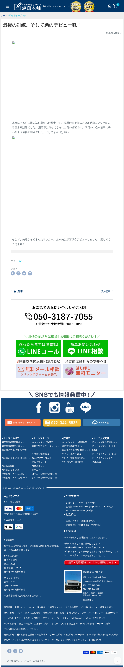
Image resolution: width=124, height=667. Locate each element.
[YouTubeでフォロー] (21, 651)
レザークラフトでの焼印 (85, 634)
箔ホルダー (37, 469)
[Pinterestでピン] (18, 273)
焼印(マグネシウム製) (42, 458)
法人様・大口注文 (31, 618)
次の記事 (105, 291)
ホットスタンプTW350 (42, 442)
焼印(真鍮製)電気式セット (14, 442)
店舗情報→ (88, 600)
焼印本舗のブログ (17, 15)
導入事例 (41, 607)
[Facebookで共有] (13, 273)
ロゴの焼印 (68, 634)
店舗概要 (8, 607)
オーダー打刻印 (102, 623)
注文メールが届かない (72, 618)
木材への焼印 (21, 634)
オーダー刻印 (53, 640)
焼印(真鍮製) (8, 466)
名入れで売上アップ (95, 618)
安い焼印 (102, 634)
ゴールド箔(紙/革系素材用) (44, 473)
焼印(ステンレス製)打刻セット (76, 450)
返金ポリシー (112, 612)
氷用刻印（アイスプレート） (15, 477)
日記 (19, 260)
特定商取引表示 (50, 612)
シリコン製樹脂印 (40, 454)
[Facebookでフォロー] (9, 651)
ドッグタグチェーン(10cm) (104, 454)
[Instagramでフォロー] (15, 651)
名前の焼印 (28, 640)
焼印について (40, 640)
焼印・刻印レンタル (13, 612)
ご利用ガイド (19, 607)
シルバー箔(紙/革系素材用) (44, 477)
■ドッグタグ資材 (100, 438)
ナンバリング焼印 (69, 640)
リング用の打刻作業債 (72, 462)
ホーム (4, 15)
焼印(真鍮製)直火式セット (14, 446)
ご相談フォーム (55, 607)
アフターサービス (51, 618)
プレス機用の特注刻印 (14, 629)
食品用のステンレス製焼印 (82, 623)
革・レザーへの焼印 (52, 634)
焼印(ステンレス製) (11, 469)
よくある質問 (71, 607)
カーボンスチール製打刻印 (74, 442)
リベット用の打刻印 (71, 454)
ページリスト (31, 629)
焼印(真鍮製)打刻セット (73, 446)
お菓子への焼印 (41, 623)
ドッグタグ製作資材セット (104, 442)
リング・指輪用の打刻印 (73, 458)
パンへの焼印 (10, 623)
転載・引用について (69, 612)
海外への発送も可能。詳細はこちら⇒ (82, 543)
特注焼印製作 (106, 607)
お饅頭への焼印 (35, 634)
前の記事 (18, 291)
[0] (115, 6)
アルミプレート (39, 462)
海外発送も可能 (32, 612)
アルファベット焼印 (13, 640)
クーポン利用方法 (12, 618)
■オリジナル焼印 (10, 438)
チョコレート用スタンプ (89, 640)
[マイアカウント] (109, 6)
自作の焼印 (9, 634)
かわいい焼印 (112, 634)
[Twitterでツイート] (24, 273)
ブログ (31, 607)
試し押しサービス (89, 607)
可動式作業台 (38, 466)
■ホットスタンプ (40, 438)
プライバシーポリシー (92, 612)
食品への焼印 (25, 623)
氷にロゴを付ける (60, 623)
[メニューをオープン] (7, 6)
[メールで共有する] (30, 273)
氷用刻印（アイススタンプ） (15, 473)
